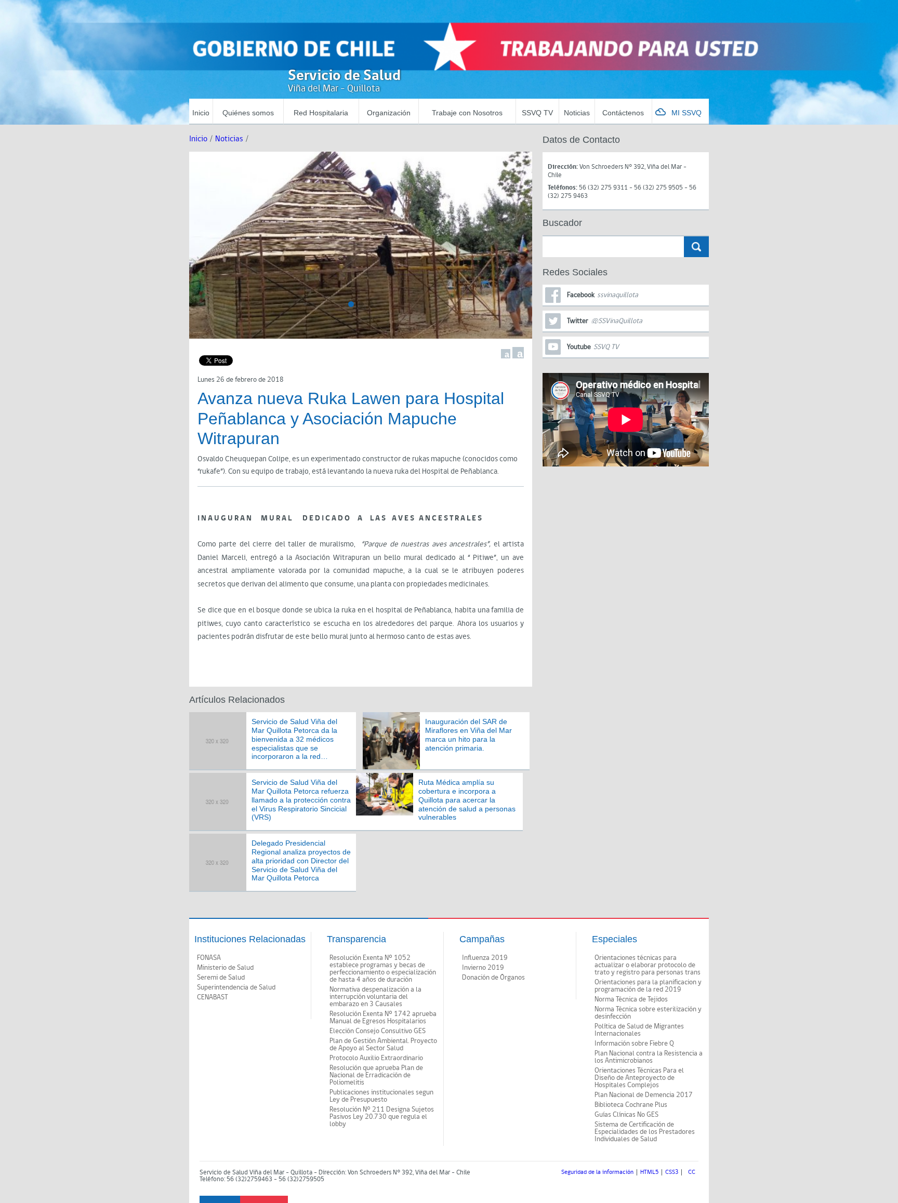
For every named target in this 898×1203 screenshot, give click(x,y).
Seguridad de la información (597, 1172)
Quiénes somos (248, 113)
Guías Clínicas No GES (626, 1115)
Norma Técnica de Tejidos (631, 999)
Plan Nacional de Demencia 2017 (644, 1095)
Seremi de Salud (221, 977)
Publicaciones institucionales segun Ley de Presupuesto (381, 1096)
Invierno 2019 (483, 968)
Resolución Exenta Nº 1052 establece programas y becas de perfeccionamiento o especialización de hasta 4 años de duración (382, 969)
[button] (351, 304)
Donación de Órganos (493, 977)
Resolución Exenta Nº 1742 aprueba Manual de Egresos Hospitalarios (383, 1017)
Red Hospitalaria (321, 113)
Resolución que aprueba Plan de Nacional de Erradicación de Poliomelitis (376, 1075)
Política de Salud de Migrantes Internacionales (639, 1030)
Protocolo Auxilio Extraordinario (376, 1058)
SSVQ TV (537, 113)
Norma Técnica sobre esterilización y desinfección (648, 1013)
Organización (389, 113)
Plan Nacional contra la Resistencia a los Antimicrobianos (649, 1057)
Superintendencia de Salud (236, 987)
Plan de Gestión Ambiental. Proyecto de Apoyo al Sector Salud (383, 1044)
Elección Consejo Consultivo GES (377, 1031)
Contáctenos (623, 113)
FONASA (209, 958)
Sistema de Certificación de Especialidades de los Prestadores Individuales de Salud (645, 1131)
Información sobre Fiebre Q (634, 1043)
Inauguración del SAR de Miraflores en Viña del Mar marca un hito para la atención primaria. (468, 734)
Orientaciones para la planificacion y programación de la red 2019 (648, 986)
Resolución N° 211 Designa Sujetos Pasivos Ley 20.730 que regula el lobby (381, 1116)
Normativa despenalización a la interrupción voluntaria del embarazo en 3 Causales (375, 996)
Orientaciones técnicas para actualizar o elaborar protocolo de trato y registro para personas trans (648, 965)
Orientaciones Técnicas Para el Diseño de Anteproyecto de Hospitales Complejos (639, 1077)
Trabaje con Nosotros (467, 113)
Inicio (200, 113)
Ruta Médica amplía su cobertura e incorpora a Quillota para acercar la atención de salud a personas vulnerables (467, 799)
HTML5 (649, 1172)
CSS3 (671, 1172)
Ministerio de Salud (225, 968)
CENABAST (212, 997)
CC (691, 1172)
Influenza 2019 (485, 958)
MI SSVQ (686, 113)
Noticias (577, 113)
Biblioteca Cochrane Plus (631, 1105)
